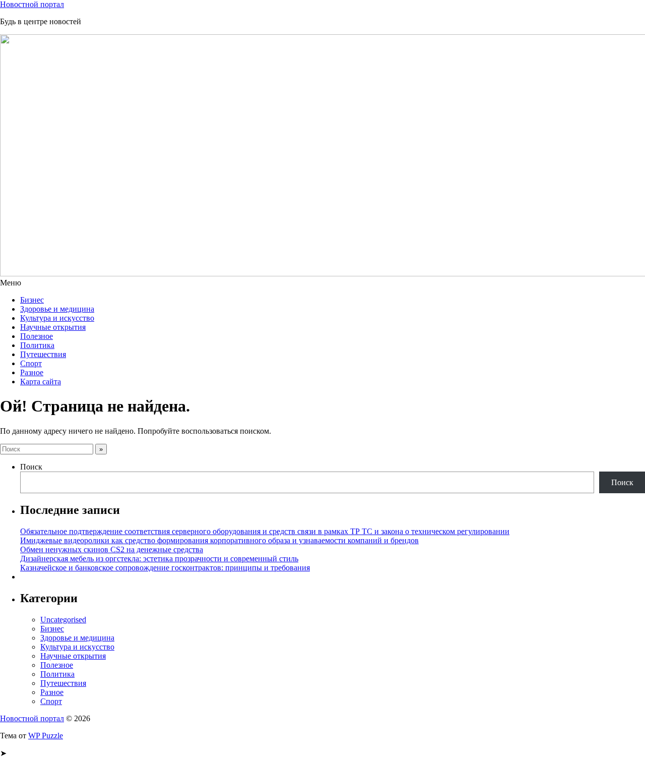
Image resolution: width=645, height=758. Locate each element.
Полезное (36, 336)
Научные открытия (53, 327)
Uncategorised (63, 619)
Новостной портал (32, 4)
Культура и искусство (57, 318)
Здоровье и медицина (57, 309)
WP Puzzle (45, 735)
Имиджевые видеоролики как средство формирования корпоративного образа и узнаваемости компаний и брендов (219, 540)
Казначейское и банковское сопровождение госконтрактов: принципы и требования (165, 567)
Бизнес (32, 300)
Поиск (31, 466)
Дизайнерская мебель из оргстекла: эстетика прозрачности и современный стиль (159, 558)
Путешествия (43, 354)
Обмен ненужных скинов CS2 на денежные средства (111, 549)
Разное (31, 372)
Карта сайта (40, 381)
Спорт (31, 363)
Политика (37, 345)
